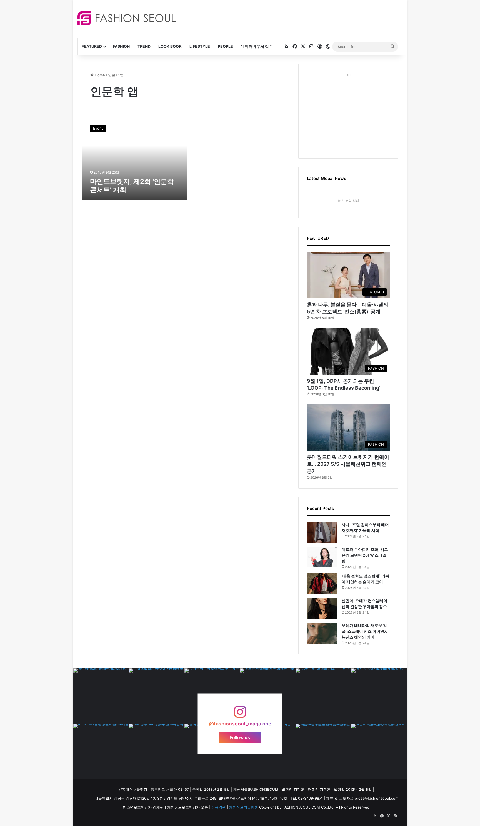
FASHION (121, 46)
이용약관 (218, 807)
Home (99, 75)
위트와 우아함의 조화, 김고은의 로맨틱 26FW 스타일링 (365, 555)
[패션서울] (127, 18)
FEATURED (92, 46)
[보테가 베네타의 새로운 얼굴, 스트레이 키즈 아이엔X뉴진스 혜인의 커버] (322, 633)
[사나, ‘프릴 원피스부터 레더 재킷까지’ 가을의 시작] (322, 532)
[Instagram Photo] (101, 696)
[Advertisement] (290, 18)
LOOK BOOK (170, 46)
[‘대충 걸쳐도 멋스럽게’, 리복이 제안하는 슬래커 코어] (322, 583)
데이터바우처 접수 (257, 46)
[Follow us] (240, 714)
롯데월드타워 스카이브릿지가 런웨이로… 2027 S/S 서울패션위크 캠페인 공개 (348, 464)
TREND (144, 46)
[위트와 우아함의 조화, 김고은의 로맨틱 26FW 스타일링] (322, 557)
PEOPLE (225, 46)
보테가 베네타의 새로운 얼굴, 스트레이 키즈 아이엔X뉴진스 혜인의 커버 (364, 631)
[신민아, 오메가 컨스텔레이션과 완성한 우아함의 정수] (322, 608)
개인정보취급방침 (243, 807)
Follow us (240, 737)
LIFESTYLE (199, 46)
